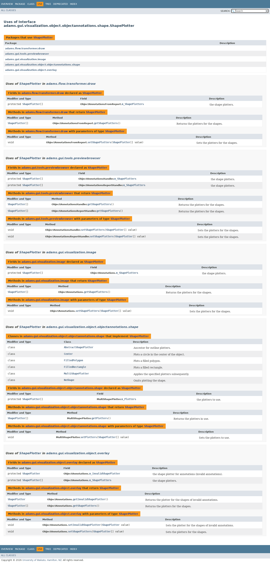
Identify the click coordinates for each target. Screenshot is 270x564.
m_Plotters (128, 399)
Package (20, 4)
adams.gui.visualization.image (25, 59)
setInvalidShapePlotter (84, 524)
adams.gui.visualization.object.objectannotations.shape (42, 64)
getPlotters (100, 418)
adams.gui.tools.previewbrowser (27, 53)
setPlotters (89, 437)
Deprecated (60, 4)
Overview (7, 4)
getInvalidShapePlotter (89, 499)
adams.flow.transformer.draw (25, 48)
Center (68, 353)
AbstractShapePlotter (78, 347)
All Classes (8, 10)
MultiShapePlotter (76, 373)
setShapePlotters (99, 142)
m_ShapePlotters (133, 104)
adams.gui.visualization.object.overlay (31, 70)
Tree (48, 4)
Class (31, 4)
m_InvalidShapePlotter (104, 473)
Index (73, 4)
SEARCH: (225, 11)
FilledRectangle (75, 366)
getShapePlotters (106, 123)
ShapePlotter (43, 37)
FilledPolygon (73, 360)
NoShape (69, 380)
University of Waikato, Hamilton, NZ (42, 560)
